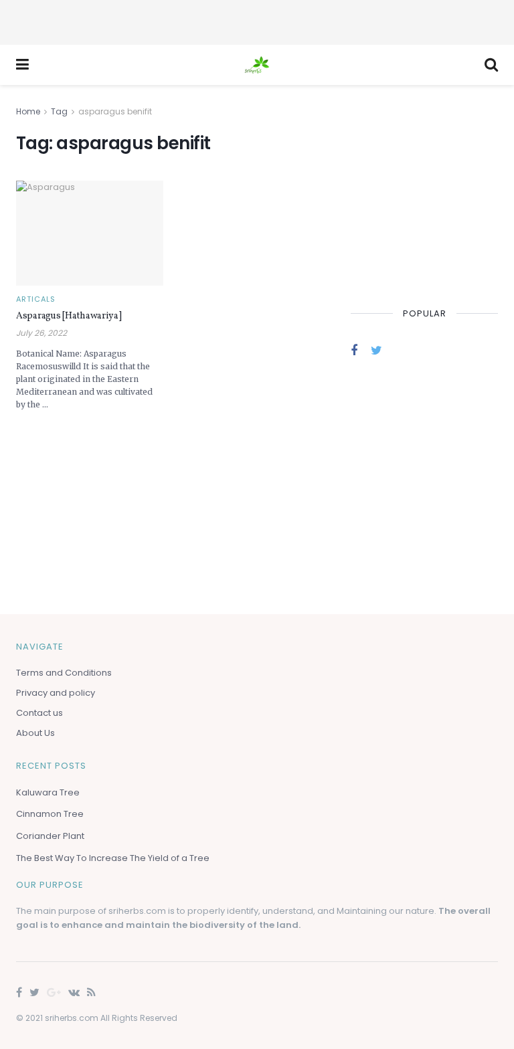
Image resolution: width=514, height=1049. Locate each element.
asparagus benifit (115, 111)
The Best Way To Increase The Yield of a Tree (112, 858)
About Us (35, 733)
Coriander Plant (50, 836)
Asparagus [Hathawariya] (69, 316)
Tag (59, 111)
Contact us (39, 712)
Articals (36, 299)
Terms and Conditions (64, 672)
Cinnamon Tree (50, 813)
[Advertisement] (257, 20)
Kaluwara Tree (48, 792)
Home (28, 111)
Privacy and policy (55, 692)
